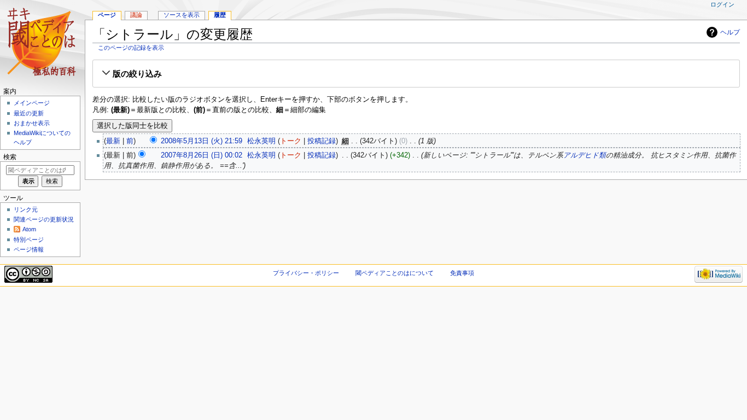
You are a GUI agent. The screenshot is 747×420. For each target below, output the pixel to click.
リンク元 (26, 209)
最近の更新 (29, 113)
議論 (136, 14)
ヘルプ (730, 32)
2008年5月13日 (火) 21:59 (201, 141)
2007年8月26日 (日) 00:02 (201, 155)
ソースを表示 (182, 14)
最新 (113, 141)
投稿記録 (321, 141)
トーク (290, 141)
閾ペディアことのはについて (394, 273)
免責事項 (462, 273)
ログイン (722, 4)
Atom (29, 229)
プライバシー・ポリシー (306, 273)
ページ (107, 14)
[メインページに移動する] (42, 42)
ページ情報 (29, 249)
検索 (9, 157)
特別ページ (29, 239)
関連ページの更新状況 (44, 219)
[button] (416, 73)
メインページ (32, 103)
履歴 (220, 14)
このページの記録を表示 (131, 47)
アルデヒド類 (584, 155)
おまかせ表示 (32, 123)
